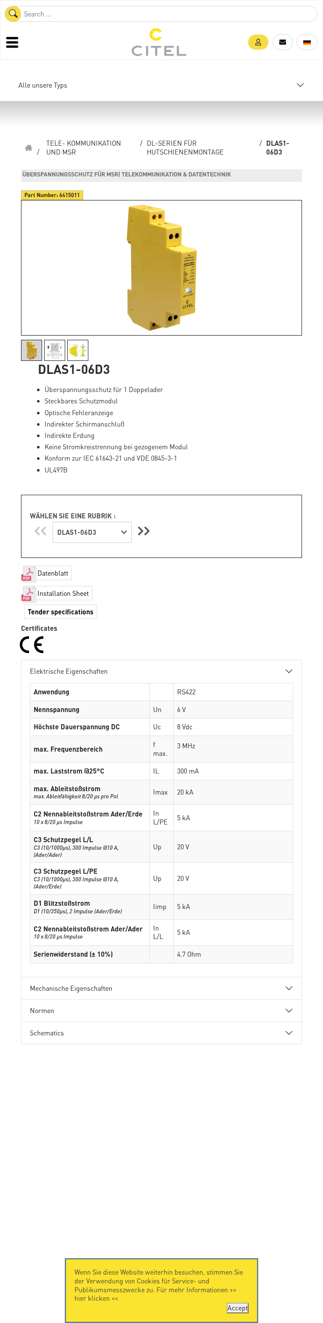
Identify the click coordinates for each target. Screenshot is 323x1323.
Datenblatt (52, 572)
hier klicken (92, 1298)
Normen (42, 1010)
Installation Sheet (63, 593)
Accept (238, 1307)
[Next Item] (143, 530)
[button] (258, 42)
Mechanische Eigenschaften (71, 988)
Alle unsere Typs (43, 84)
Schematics (47, 1032)
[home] (28, 148)
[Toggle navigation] (13, 42)
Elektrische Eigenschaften (69, 671)
